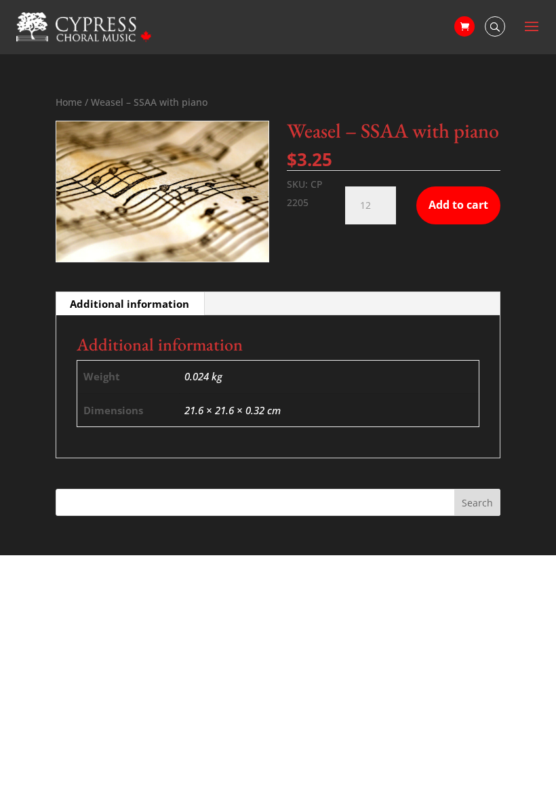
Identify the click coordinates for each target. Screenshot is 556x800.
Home (69, 102)
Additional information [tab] (129, 304)
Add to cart (458, 204)
